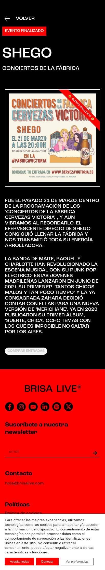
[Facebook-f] (9, 406)
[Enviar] (90, 453)
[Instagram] (21, 406)
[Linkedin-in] (45, 406)
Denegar (47, 561)
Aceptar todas (19, 561)
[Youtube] (33, 406)
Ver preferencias (77, 561)
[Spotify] (56, 406)
